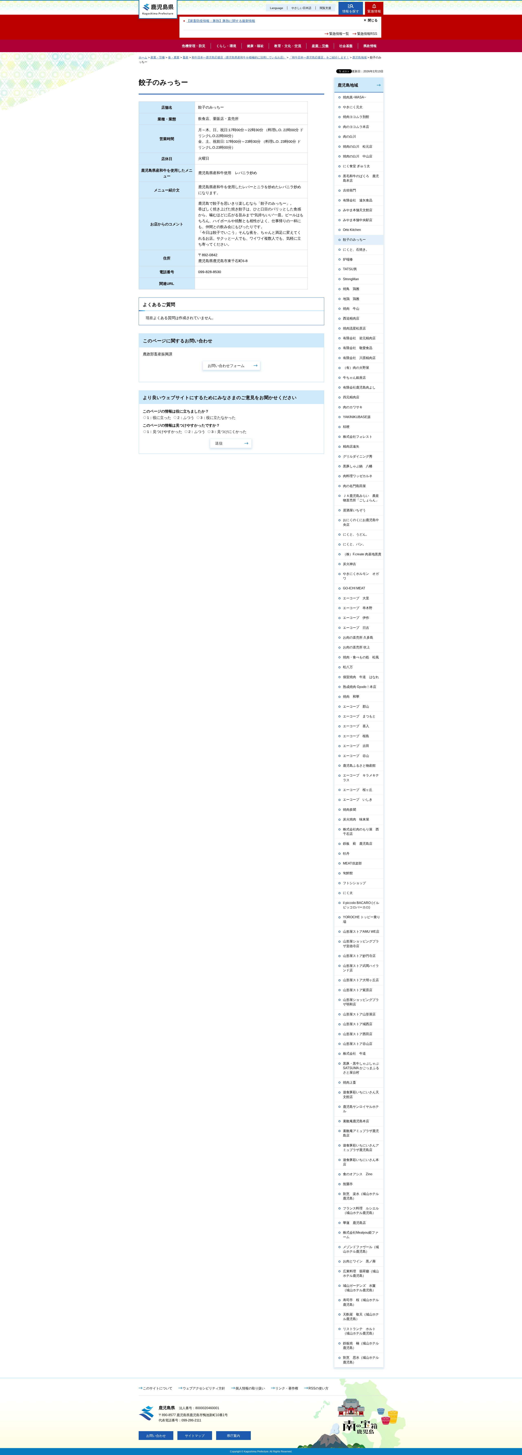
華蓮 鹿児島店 (354, 1222)
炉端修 (348, 259)
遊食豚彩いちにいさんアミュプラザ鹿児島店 (361, 1148)
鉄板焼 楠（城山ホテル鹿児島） (361, 1346)
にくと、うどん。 (356, 534)
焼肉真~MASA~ (354, 97)
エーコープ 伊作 (356, 617)
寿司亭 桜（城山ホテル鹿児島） (361, 1302)
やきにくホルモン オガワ (361, 576)
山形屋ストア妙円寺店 (359, 956)
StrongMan (351, 279)
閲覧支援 (325, 8)
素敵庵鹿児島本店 (356, 1121)
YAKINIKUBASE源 (356, 417)
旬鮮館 (348, 873)
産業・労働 (157, 57)
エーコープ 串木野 (357, 608)
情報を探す (350, 11)
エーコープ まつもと (359, 716)
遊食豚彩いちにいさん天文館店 (361, 1094)
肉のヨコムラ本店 (356, 126)
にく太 (348, 893)
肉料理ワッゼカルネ (357, 476)
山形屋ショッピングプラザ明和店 (361, 1002)
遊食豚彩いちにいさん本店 (361, 1162)
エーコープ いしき (357, 799)
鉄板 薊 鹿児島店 (357, 843)
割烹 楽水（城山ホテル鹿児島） (361, 1196)
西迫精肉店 (351, 318)
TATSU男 (350, 269)
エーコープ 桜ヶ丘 (357, 790)
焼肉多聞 (349, 809)
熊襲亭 (348, 1184)
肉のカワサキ (353, 407)
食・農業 (173, 57)
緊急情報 (374, 11)
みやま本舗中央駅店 (357, 220)
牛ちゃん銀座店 (354, 377)
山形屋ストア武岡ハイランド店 (361, 968)
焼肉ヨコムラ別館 (356, 117)
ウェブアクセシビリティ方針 (204, 1388)
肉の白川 (349, 136)
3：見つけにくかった (229, 432)
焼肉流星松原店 (354, 328)
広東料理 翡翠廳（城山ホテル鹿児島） (361, 1273)
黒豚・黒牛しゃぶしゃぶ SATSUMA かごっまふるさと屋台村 (361, 1068)
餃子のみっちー (354, 239)
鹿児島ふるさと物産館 (359, 765)
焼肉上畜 (349, 1082)
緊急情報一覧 (339, 33)
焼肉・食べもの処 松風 (361, 657)
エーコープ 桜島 (356, 736)
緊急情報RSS (367, 33)
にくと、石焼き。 (356, 249)
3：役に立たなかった (218, 418)
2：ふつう (185, 418)
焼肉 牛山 (351, 308)
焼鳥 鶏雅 (351, 289)
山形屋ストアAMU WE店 (361, 931)
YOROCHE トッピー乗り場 (361, 919)
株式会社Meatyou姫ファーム (360, 1235)
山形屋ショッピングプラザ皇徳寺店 (361, 944)
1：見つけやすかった (164, 432)
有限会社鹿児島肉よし (359, 387)
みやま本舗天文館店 (357, 210)
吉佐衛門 (349, 190)
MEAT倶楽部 (352, 863)
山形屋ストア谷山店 (357, 1043)
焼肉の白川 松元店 (357, 146)
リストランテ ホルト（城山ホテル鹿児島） (359, 1331)
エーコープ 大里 (356, 598)
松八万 (348, 667)
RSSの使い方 (318, 1388)
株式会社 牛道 (354, 1053)
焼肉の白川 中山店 (357, 156)
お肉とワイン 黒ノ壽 (359, 1261)
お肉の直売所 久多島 (358, 637)
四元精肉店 (351, 397)
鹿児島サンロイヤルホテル (361, 1109)
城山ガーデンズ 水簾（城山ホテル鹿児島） (359, 1288)
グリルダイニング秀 (357, 456)
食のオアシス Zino (357, 1174)
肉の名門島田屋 (354, 486)
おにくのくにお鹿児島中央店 (361, 522)
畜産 (185, 57)
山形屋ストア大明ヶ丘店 (361, 980)
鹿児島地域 (359, 57)
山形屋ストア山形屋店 (359, 1014)
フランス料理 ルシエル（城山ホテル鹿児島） (361, 1211)
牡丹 (346, 853)
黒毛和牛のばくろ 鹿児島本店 (361, 178)
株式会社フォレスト (357, 436)
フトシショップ (354, 883)
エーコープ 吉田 (356, 746)
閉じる (373, 20)
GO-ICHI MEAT (354, 588)
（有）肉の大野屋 (356, 367)
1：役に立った (159, 418)
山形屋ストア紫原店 (357, 990)
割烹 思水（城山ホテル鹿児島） (361, 1360)
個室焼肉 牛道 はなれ (361, 677)
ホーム (143, 57)
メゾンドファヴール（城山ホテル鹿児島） (361, 1249)
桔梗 (346, 426)
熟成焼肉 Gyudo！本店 (359, 687)
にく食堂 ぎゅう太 (356, 166)
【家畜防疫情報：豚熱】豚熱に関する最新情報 (221, 21)
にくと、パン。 (354, 544)
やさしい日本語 (301, 8)
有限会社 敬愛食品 (357, 348)
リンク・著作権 (286, 1388)
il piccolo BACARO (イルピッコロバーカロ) (361, 905)
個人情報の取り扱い (250, 1388)
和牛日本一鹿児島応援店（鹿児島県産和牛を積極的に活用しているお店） (239, 57)
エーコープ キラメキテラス (361, 778)
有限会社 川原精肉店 (359, 358)
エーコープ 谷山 (356, 756)
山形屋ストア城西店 (357, 1024)
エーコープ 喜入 (356, 726)
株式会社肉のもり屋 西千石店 (361, 832)
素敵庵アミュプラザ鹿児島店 (361, 1133)
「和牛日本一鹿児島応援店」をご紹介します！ (319, 57)
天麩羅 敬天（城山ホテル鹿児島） (361, 1317)
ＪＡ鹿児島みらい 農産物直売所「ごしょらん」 (361, 498)
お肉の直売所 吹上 (356, 647)
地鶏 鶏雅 (351, 299)
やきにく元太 (353, 107)
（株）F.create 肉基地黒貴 (362, 554)
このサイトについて (157, 1388)
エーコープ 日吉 (356, 627)
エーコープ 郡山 (356, 706)
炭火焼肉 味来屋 (356, 819)
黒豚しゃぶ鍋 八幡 (357, 466)
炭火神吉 (349, 564)
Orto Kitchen (352, 230)
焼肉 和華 (351, 696)
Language (276, 8)
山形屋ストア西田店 (357, 1034)
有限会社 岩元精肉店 (359, 338)
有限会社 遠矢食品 (357, 200)
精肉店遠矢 (351, 446)
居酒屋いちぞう (354, 510)
